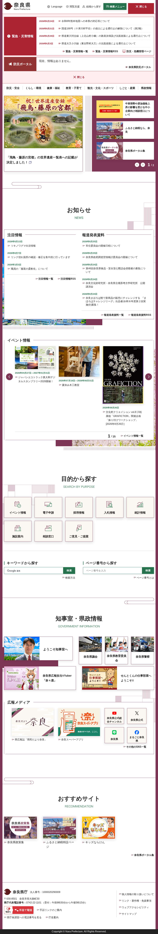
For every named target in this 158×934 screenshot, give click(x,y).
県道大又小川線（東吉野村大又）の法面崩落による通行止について (99, 43)
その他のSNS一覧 (136, 746)
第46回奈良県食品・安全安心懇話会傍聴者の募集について (115, 270)
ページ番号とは (145, 577)
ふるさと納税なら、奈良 (137, 130)
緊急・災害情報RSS (107, 51)
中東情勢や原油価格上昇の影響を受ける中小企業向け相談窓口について (137, 109)
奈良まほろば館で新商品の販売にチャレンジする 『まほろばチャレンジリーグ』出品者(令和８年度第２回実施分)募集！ (116, 301)
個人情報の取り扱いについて (138, 894)
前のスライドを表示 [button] (137, 165)
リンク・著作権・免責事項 (136, 900)
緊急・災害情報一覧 (77, 51)
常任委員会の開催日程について (103, 245)
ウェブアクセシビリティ (135, 907)
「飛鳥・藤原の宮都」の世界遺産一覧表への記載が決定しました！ (41, 160)
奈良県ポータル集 (135, 150)
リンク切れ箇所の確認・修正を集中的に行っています (40, 257)
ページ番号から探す (101, 563)
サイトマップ (129, 914)
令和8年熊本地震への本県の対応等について (86, 21)
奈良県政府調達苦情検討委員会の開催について (112, 257)
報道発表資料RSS (141, 315)
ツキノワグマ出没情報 (23, 245)
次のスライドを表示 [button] (143, 165)
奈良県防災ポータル (140, 67)
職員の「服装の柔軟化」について (29, 268)
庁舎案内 (53, 917)
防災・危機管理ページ (139, 51)
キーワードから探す (22, 563)
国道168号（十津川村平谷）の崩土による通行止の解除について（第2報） (103, 28)
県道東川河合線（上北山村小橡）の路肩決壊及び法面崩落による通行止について (106, 36)
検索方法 (70, 577)
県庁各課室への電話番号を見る (24, 917)
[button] (54, 7)
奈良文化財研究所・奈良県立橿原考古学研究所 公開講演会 (115, 285)
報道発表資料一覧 (114, 315)
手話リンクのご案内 (51, 910)
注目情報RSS (68, 278)
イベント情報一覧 (133, 435)
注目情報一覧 (45, 278)
